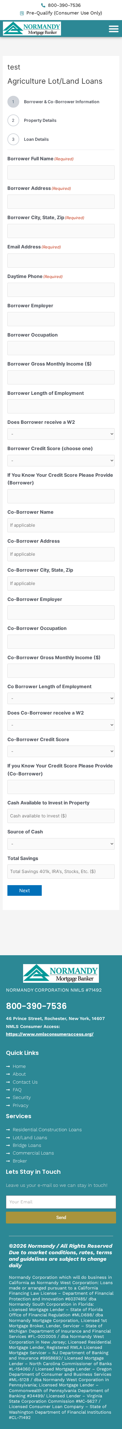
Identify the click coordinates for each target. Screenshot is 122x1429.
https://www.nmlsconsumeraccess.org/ (50, 1034)
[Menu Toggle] (113, 28)
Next (24, 890)
